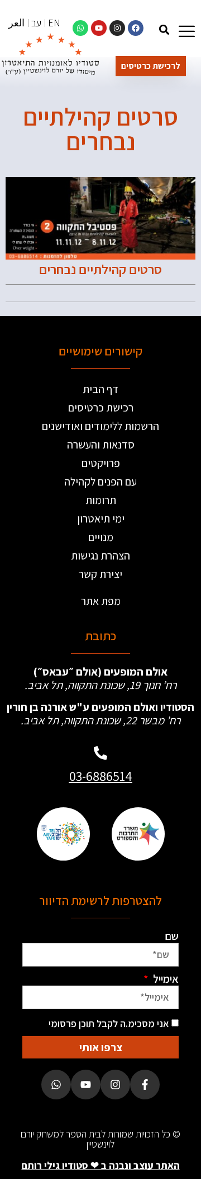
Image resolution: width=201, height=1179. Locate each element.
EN (54, 22)
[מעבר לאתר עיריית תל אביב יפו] (63, 834)
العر (16, 22)
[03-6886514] (100, 753)
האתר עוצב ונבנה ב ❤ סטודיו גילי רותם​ (101, 1165)
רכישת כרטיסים (100, 407)
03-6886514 (100, 776)
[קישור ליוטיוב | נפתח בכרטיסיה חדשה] (99, 28)
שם (172, 936)
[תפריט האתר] (187, 31)
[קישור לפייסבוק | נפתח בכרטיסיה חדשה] (135, 28)
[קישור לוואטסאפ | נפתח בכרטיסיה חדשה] (80, 28)
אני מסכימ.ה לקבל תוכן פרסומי (109, 1023)
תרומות (100, 500)
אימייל (165, 979)
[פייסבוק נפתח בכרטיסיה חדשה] (145, 1084)
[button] (164, 29)
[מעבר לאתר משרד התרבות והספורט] (138, 834)
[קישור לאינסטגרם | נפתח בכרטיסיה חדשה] (117, 28)
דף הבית (100, 389)
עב (36, 22)
